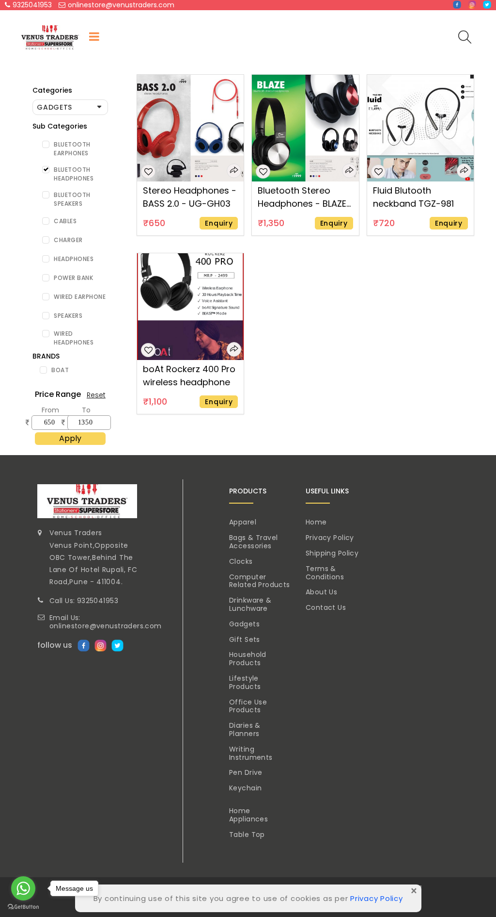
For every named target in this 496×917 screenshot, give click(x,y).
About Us (321, 592)
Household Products (247, 659)
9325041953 (32, 5)
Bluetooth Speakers (72, 199)
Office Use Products (248, 706)
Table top (247, 834)
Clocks (241, 561)
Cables (65, 221)
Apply (70, 438)
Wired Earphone (80, 297)
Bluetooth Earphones (72, 148)
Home (316, 522)
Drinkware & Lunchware (250, 604)
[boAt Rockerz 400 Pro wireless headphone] (190, 306)
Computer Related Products (259, 581)
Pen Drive (246, 772)
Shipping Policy (332, 553)
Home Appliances (248, 815)
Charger (68, 240)
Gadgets (244, 624)
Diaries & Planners (245, 729)
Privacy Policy (330, 537)
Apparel (242, 522)
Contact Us (326, 607)
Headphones (73, 259)
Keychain (245, 788)
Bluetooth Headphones (73, 173)
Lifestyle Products (245, 682)
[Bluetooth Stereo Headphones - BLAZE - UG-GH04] (305, 127)
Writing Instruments (251, 753)
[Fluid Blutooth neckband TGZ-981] (420, 127)
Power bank (73, 278)
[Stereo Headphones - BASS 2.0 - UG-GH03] (190, 127)
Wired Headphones (73, 337)
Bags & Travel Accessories (253, 542)
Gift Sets (244, 639)
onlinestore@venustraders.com (121, 5)
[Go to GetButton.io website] (23, 907)
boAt (60, 370)
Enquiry (218, 223)
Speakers (68, 315)
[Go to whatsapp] (23, 888)
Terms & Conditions (325, 573)
